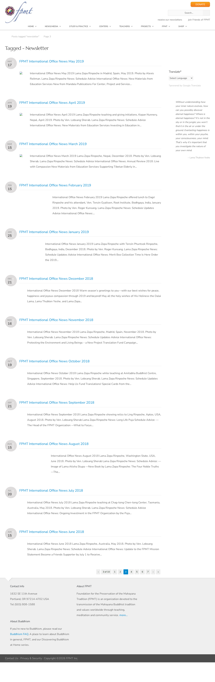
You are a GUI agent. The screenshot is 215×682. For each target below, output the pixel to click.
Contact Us (11, 658)
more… (123, 615)
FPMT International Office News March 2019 (53, 144)
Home (31, 26)
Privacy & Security (31, 658)
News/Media (51, 26)
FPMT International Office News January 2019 (54, 232)
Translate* (175, 72)
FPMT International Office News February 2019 (55, 185)
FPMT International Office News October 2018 (54, 361)
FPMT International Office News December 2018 (56, 278)
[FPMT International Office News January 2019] (29, 245)
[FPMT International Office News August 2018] (31, 457)
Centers (103, 26)
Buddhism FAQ (19, 634)
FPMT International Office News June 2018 (51, 532)
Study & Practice (78, 26)
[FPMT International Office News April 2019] (21, 116)
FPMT (164, 26)
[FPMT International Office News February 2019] (32, 198)
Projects (146, 26)
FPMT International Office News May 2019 (51, 61)
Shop (181, 26)
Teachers (124, 26)
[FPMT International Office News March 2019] (21, 157)
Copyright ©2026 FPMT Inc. (61, 658)
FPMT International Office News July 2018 (51, 490)
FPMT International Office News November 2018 (56, 320)
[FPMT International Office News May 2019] (21, 74)
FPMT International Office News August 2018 (54, 444)
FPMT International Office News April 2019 (52, 102)
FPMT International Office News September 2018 (56, 402)
